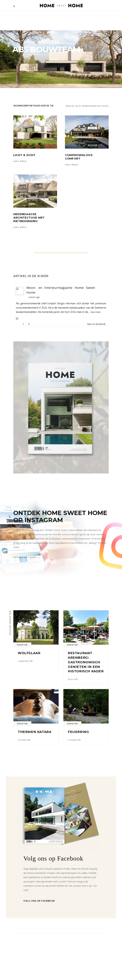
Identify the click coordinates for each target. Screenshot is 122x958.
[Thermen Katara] (36, 706)
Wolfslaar (29, 653)
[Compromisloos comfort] (87, 132)
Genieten (22, 645)
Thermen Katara (34, 732)
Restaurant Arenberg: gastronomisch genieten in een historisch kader (86, 662)
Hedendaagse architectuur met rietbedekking (29, 218)
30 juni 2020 (73, 679)
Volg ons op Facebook (39, 900)
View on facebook (96, 323)
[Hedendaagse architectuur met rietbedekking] (35, 191)
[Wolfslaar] (36, 627)
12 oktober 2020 (24, 740)
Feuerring (78, 732)
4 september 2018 (25, 661)
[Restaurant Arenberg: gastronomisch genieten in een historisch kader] (86, 627)
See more (96, 311)
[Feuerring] (86, 706)
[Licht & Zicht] (35, 132)
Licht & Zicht (24, 155)
